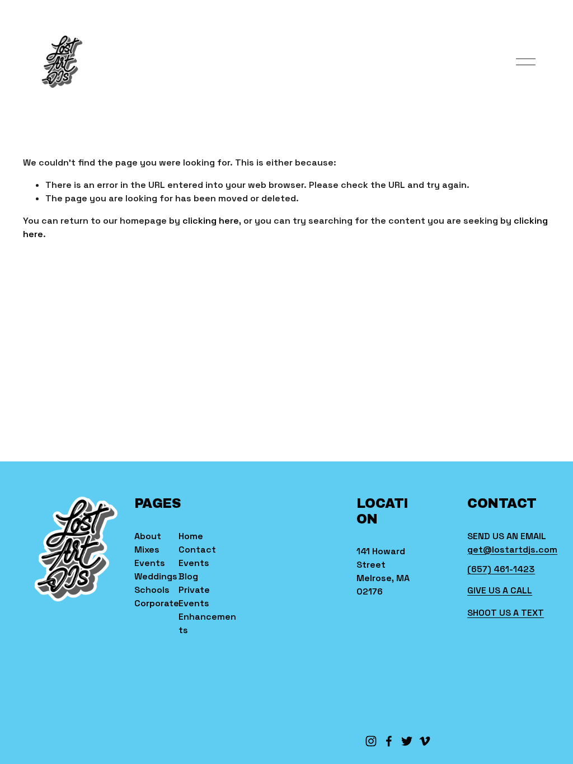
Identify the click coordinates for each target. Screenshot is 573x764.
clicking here (210, 221)
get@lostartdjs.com (512, 549)
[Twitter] (406, 741)
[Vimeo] (424, 741)
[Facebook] (388, 741)
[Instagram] (371, 741)
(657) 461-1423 (501, 569)
